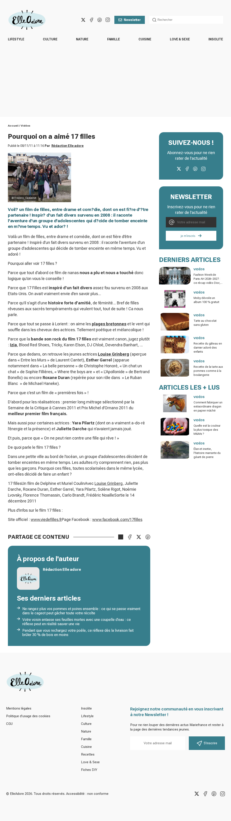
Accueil (13, 125)
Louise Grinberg (108, 483)
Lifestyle (16, 39)
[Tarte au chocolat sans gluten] (175, 322)
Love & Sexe (180, 39)
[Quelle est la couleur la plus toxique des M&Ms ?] (175, 426)
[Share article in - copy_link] (120, 536)
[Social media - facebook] (91, 20)
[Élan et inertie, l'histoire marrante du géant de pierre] (175, 450)
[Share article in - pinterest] (147, 536)
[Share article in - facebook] (129, 536)
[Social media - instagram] (107, 20)
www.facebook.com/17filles (117, 519)
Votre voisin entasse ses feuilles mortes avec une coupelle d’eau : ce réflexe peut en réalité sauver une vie (76, 621)
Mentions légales (18, 708)
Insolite (215, 39)
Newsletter (132, 20)
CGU (9, 724)
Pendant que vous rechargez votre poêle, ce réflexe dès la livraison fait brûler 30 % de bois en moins (78, 632)
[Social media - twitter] (83, 20)
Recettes (88, 754)
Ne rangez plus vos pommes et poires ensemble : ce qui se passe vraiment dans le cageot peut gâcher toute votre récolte (81, 611)
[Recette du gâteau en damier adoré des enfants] (175, 344)
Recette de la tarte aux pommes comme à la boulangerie (208, 371)
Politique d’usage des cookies (28, 716)
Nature (82, 39)
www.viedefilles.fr (46, 519)
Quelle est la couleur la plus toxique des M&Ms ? (207, 429)
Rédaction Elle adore (67, 146)
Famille (113, 39)
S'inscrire (210, 743)
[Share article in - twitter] (138, 536)
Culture (50, 39)
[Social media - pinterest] (99, 20)
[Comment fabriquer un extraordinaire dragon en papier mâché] (175, 403)
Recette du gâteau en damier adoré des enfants (208, 347)
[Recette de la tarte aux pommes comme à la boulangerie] (175, 368)
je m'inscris (188, 236)
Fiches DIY (89, 770)
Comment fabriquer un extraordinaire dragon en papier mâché (208, 406)
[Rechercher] (154, 20)
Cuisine (145, 39)
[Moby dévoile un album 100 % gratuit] (175, 299)
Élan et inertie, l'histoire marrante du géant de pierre (207, 453)
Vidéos (25, 125)
